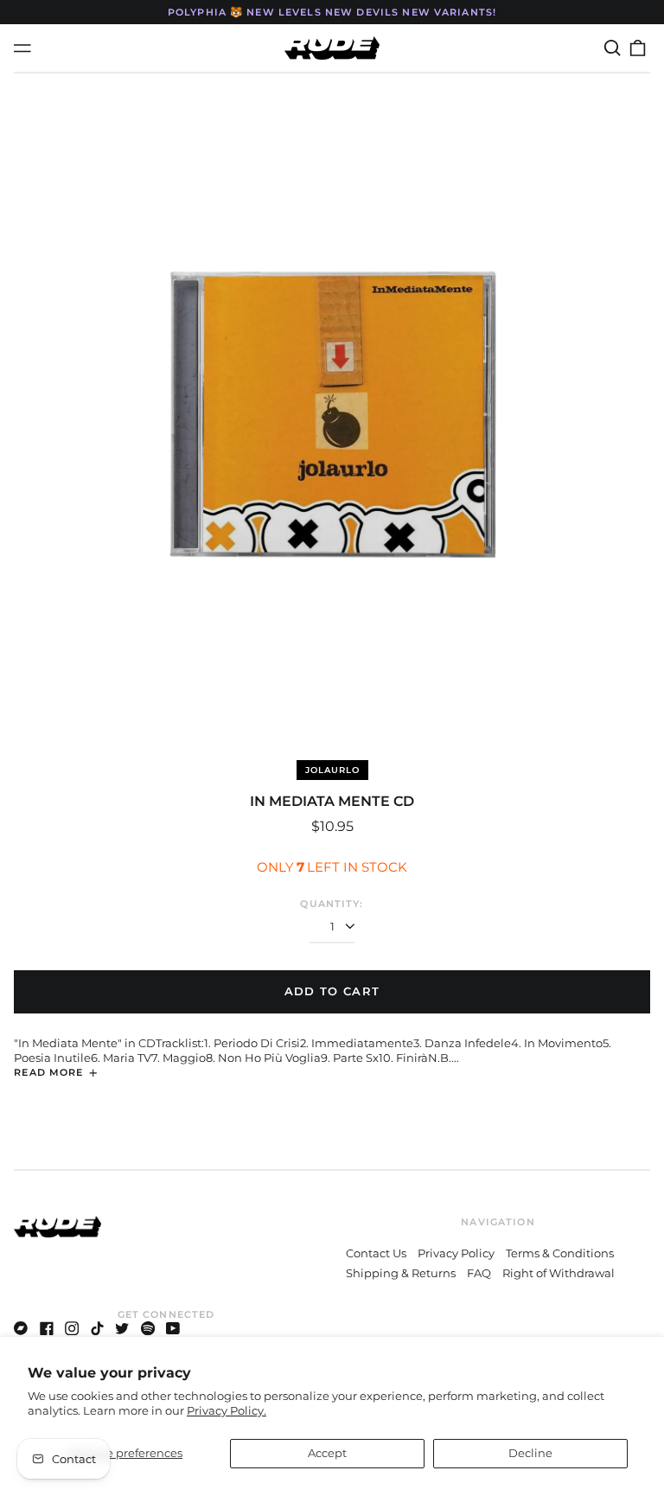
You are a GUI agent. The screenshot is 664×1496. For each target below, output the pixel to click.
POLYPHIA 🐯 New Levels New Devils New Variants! (332, 12)
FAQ (479, 1273)
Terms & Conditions (560, 1253)
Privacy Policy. (226, 1410)
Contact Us (376, 1253)
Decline (530, 1453)
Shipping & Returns (401, 1273)
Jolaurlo (332, 770)
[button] (611, 48)
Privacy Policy (456, 1253)
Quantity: (331, 904)
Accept (327, 1453)
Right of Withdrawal (558, 1273)
